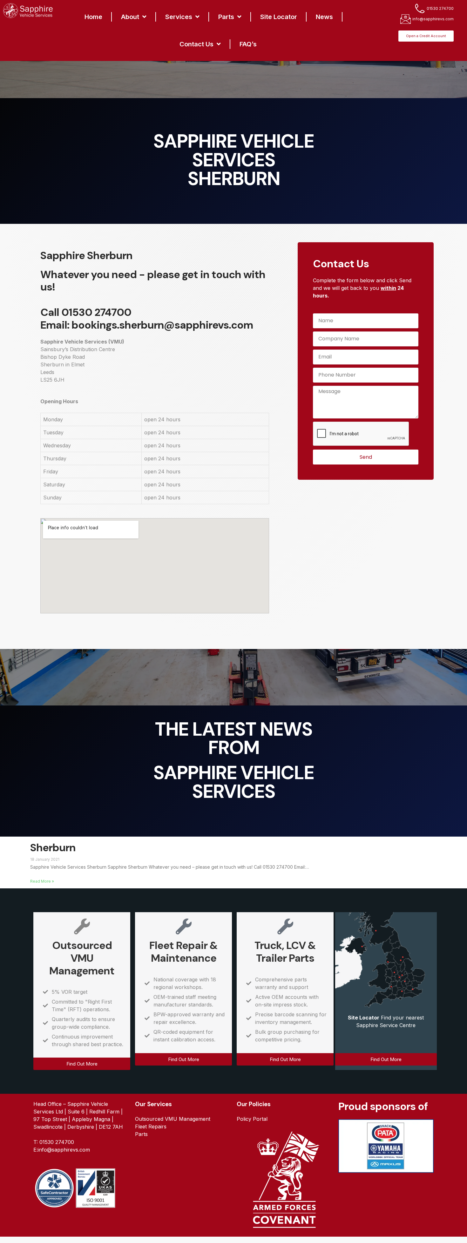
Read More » (42, 881)
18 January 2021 (44, 859)
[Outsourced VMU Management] (82, 926)
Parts (226, 17)
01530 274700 (96, 312)
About (130, 17)
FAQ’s (248, 44)
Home (93, 17)
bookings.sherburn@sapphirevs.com (162, 325)
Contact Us (196, 44)
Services (178, 17)
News (324, 17)
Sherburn (53, 847)
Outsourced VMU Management (81, 958)
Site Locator (278, 17)
